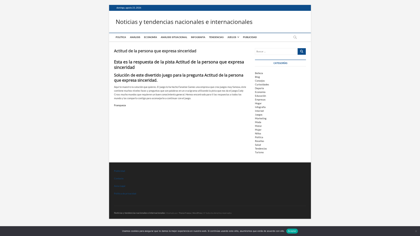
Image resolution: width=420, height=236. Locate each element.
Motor (258, 125)
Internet (259, 110)
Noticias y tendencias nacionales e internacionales (184, 21)
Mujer (258, 129)
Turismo (259, 152)
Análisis (135, 37)
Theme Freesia (185, 213)
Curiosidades (262, 84)
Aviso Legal (119, 186)
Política (121, 37)
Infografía (198, 37)
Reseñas (259, 140)
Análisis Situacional (174, 37)
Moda (258, 122)
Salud (258, 144)
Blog (257, 76)
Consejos (260, 80)
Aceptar (292, 231)
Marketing (260, 118)
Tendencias (216, 37)
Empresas (260, 99)
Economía (150, 37)
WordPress (197, 213)
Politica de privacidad (125, 193)
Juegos (258, 114)
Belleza (259, 73)
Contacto (119, 178)
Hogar (258, 103)
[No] (416, 231)
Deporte (259, 88)
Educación (260, 95)
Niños (258, 133)
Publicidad (250, 37)
